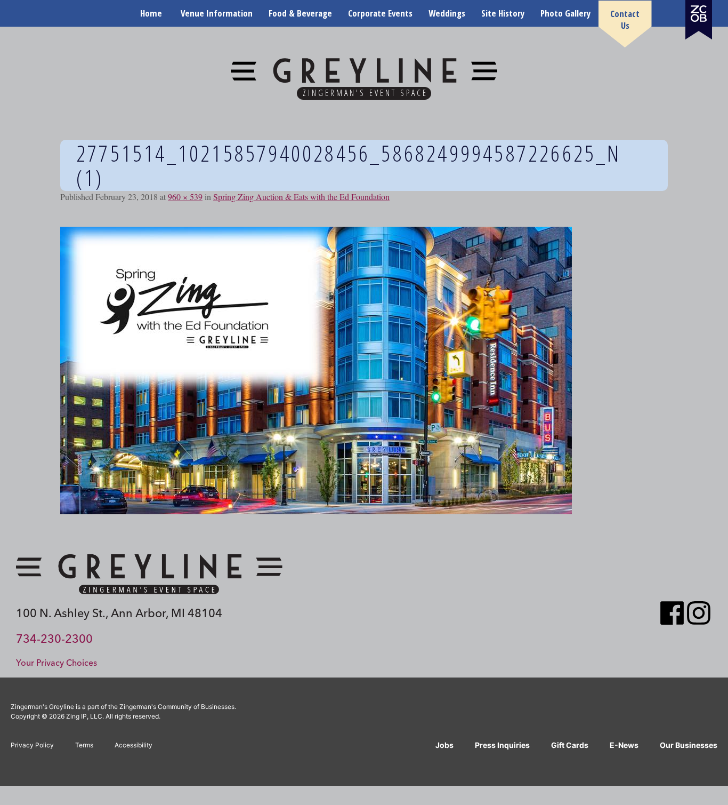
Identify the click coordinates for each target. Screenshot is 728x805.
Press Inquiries (502, 745)
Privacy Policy (32, 745)
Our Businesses (688, 745)
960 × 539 (185, 196)
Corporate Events (380, 13)
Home (151, 13)
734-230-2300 (54, 638)
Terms (84, 745)
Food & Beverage (300, 13)
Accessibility (133, 745)
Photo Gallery (565, 13)
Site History (502, 13)
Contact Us (625, 19)
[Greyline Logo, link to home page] (149, 574)
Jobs (444, 745)
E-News (624, 745)
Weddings (446, 13)
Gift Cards (569, 745)
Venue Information (217, 13)
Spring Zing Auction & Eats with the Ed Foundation (301, 196)
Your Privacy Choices (56, 662)
